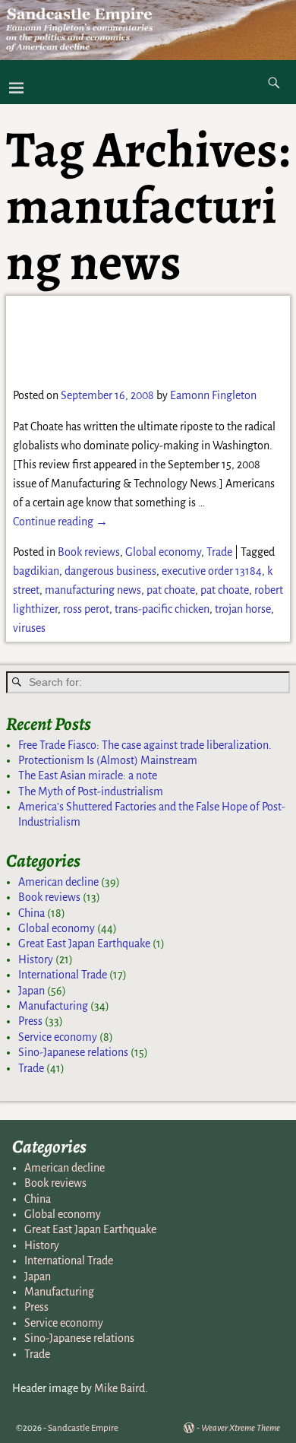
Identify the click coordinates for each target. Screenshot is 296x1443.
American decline (58, 882)
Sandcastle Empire (83, 1428)
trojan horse (243, 609)
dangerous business (110, 571)
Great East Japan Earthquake (84, 943)
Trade (219, 552)
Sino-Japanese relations (73, 1052)
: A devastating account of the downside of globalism (135, 340)
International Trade (62, 975)
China (31, 913)
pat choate (170, 590)
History (35, 959)
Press (30, 1021)
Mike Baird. (121, 1388)
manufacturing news (93, 590)
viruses (29, 628)
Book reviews (89, 552)
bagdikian (36, 571)
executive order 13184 (212, 571)
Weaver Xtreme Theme (240, 1428)
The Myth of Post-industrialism (90, 791)
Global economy (163, 552)
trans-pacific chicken (162, 609)
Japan (31, 991)
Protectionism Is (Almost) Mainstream (107, 760)
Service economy (57, 1037)
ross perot (86, 609)
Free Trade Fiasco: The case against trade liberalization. (145, 745)
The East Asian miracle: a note (87, 775)
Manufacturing (53, 1006)
